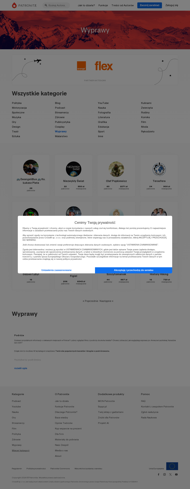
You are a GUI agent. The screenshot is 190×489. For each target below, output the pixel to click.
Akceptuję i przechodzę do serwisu (133, 270)
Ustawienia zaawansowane (56, 270)
